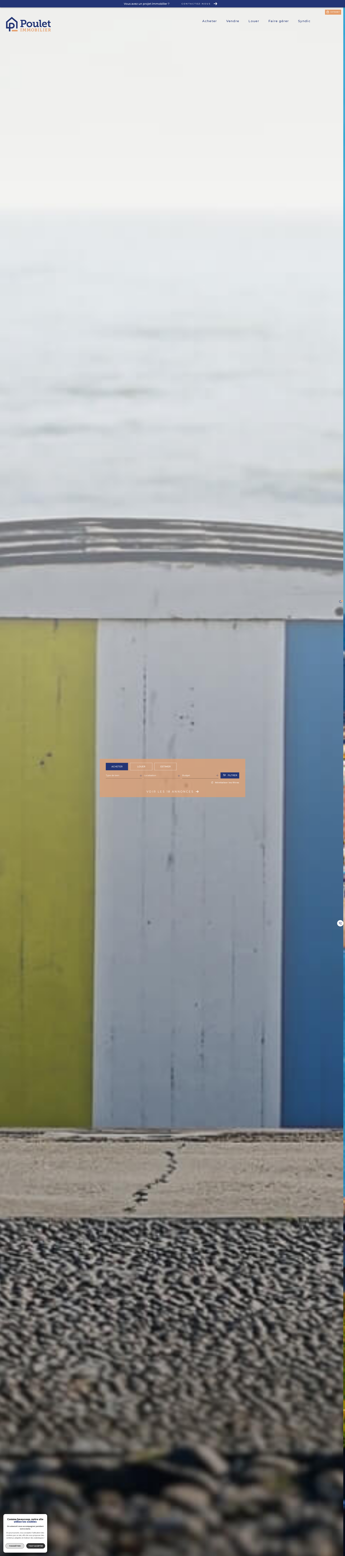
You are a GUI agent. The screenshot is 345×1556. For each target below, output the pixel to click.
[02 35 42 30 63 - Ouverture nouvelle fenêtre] (340, 923)
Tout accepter (36, 1546)
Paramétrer (15, 1546)
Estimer (165, 766)
